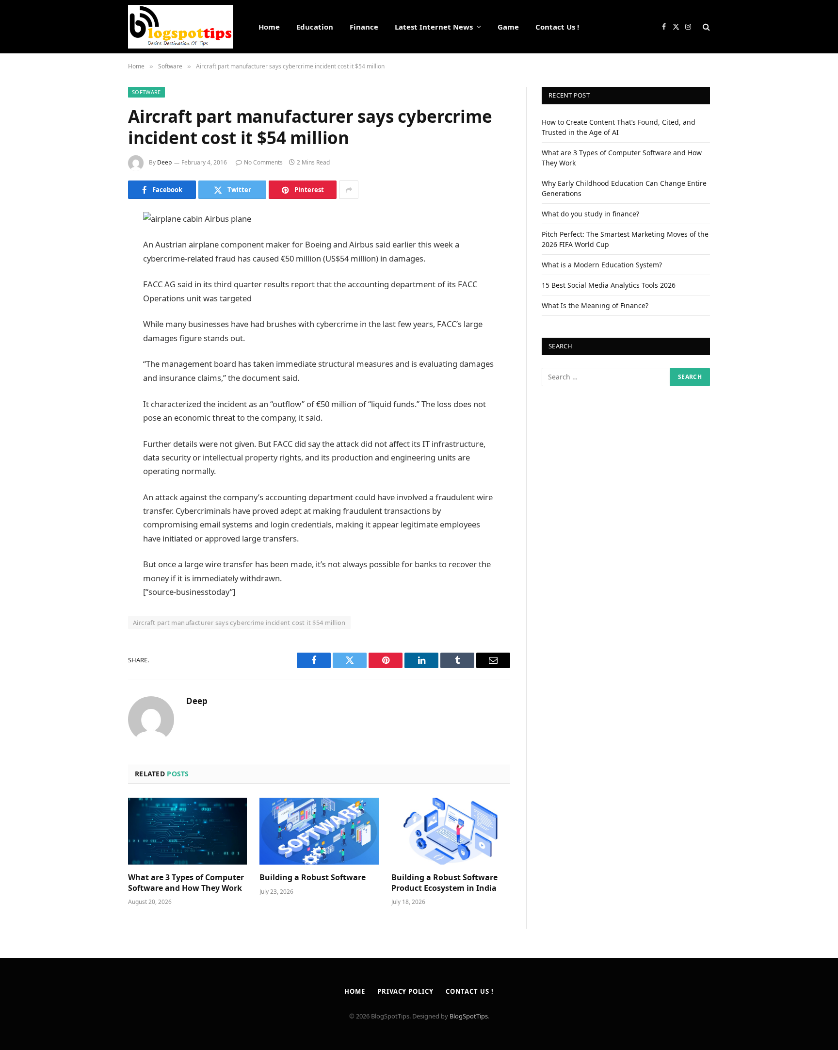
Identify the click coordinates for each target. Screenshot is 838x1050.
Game (508, 27)
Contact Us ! (557, 27)
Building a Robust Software (312, 877)
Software (146, 92)
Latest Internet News (434, 27)
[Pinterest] (94, 318)
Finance (364, 27)
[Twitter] (94, 268)
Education (314, 27)
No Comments (263, 162)
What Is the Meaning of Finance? (595, 305)
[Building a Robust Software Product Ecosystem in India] (450, 831)
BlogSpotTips (469, 1016)
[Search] (705, 27)
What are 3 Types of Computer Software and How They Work (186, 882)
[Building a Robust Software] (318, 831)
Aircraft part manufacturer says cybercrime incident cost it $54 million (239, 622)
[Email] (94, 342)
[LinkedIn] (94, 293)
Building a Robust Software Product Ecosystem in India (444, 882)
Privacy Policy (405, 991)
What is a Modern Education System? (602, 264)
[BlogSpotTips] (180, 26)
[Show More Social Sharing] (348, 189)
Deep (164, 162)
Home (269, 27)
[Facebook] (94, 243)
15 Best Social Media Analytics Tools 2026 (609, 285)
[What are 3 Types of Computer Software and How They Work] (187, 831)
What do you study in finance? (590, 213)
